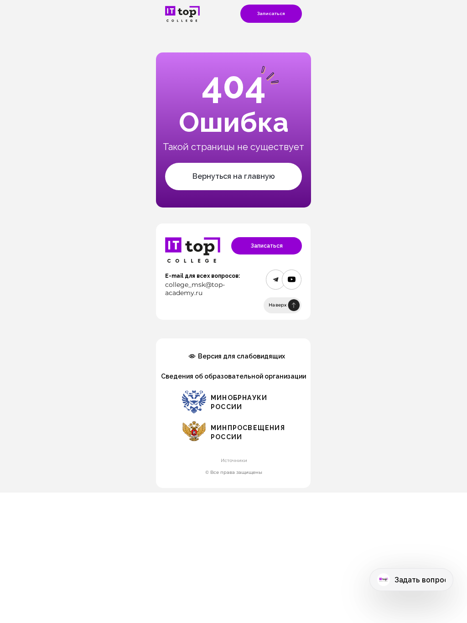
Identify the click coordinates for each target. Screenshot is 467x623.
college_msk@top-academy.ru (195, 288)
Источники (234, 460)
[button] (271, 14)
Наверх (278, 305)
